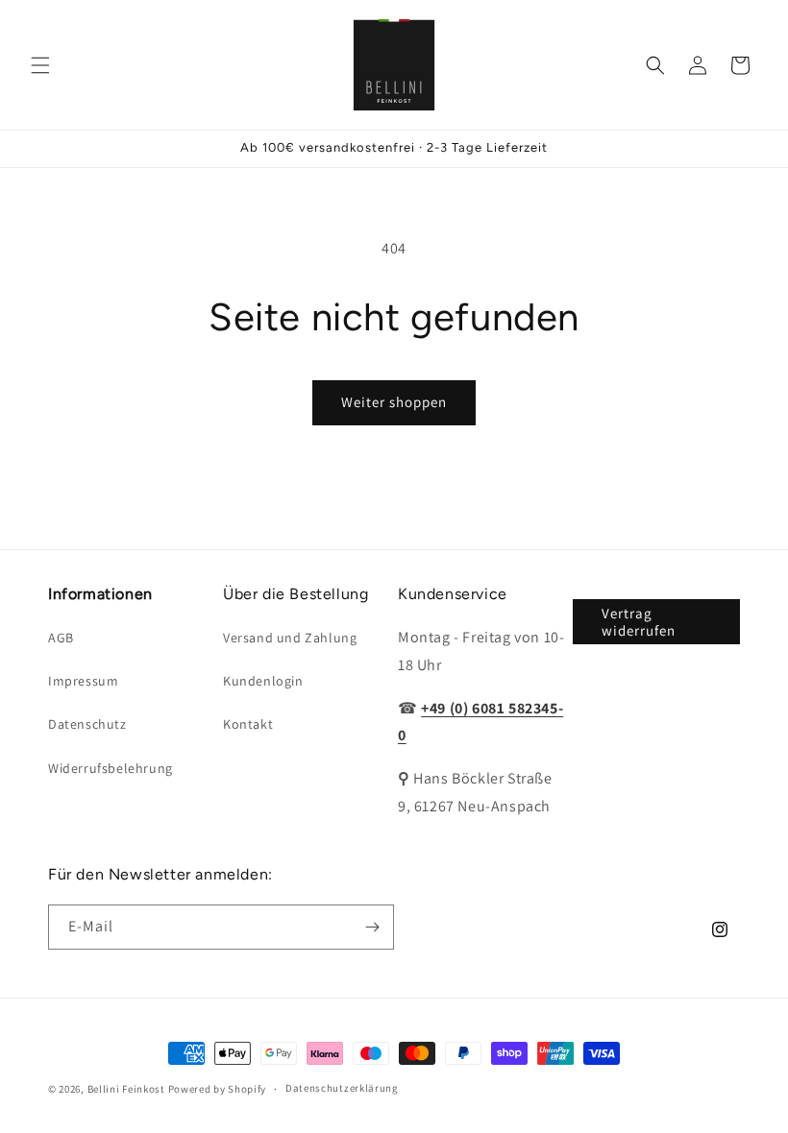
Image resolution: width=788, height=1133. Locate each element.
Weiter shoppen (394, 402)
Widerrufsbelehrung (110, 768)
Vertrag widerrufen (639, 621)
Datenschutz (87, 724)
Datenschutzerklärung (342, 1088)
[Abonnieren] (372, 927)
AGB (61, 637)
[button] (40, 65)
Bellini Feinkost (126, 1089)
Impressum (83, 680)
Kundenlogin (263, 680)
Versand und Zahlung (290, 637)
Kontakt (248, 724)
